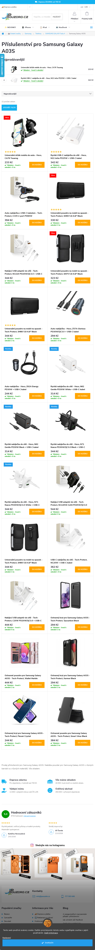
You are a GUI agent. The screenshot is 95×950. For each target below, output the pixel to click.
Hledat (57, 16)
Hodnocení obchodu (42, 921)
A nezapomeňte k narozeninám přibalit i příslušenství (75, 915)
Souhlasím (49, 942)
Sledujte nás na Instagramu (50, 845)
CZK (86, 7)
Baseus (7, 914)
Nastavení (6, 938)
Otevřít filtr (9, 107)
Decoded (7, 921)
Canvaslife (8, 918)
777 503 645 (70, 896)
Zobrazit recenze (30, 816)
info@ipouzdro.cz (43, 896)
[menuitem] (10, 27)
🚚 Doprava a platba (9, 7)
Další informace (51, 933)
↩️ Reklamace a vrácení (44, 917)
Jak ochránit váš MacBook (73, 920)
